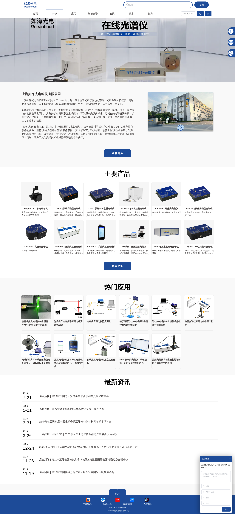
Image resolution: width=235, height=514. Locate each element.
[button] (188, 13)
